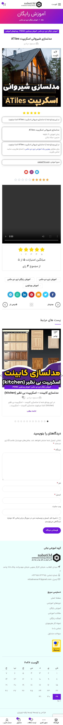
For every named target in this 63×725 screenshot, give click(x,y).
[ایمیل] (38, 295)
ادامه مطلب (31, 411)
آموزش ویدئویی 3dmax (28, 31)
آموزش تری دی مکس (47, 279)
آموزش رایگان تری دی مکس (28, 20)
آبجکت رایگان (55, 618)
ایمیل (57, 495)
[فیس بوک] (53, 295)
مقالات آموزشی (54, 613)
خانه (42, 20)
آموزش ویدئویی (32, 285)
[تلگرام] (10, 295)
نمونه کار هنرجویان (53, 623)
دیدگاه (57, 450)
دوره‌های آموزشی (54, 603)
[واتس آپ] (17, 295)
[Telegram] (37, 172)
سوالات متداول (54, 633)
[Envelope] (26, 172)
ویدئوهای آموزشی (11, 31)
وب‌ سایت (56, 506)
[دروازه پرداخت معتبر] (56, 646)
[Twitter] (45, 295)
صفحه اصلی (56, 598)
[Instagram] (32, 172)
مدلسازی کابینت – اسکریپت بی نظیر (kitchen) (31, 393)
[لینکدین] (24, 295)
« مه (59, 701)
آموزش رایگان (55, 608)
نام (59, 483)
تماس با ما (56, 628)
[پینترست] (31, 295)
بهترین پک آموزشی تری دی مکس (37, 149)
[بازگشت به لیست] (31, 305)
